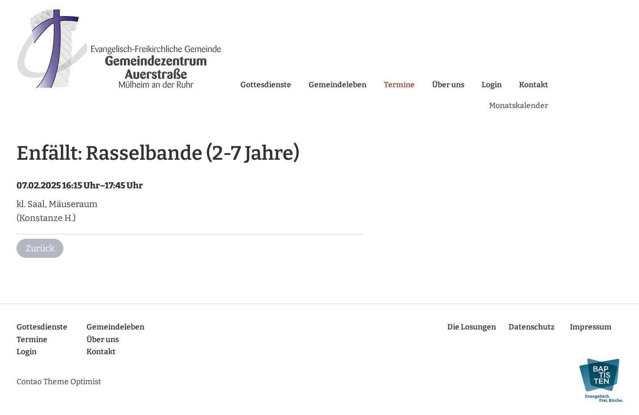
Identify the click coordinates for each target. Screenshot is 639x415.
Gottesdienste (265, 84)
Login (492, 84)
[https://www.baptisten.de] (597, 380)
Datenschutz (532, 327)
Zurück (40, 248)
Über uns (448, 84)
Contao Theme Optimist (59, 381)
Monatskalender (518, 105)
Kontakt (533, 84)
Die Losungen (471, 327)
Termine (399, 84)
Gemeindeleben (337, 84)
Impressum (591, 327)
